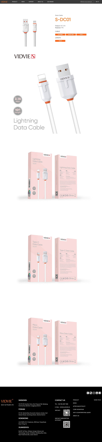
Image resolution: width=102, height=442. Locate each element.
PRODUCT (14, 1)
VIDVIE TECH (97, 400)
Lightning (60, 34)
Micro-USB (70, 34)
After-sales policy (79, 406)
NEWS (23, 1)
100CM (60, 40)
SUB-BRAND (50, 1)
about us (76, 415)
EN (96, 1)
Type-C (81, 34)
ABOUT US (40, 1)
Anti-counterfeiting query (82, 412)
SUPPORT (31, 1)
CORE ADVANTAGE (78, 409)
